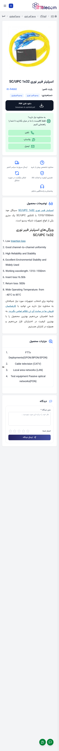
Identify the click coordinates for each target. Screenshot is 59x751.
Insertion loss (18, 241)
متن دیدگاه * (46, 410)
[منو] (5, 6)
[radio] (28, 431)
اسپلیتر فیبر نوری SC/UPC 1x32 (36, 210)
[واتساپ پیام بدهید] (42, 742)
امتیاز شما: (46, 431)
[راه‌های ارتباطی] (50, 742)
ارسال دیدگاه (28, 437)
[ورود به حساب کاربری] (11, 6)
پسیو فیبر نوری (32, 95)
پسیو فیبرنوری (17, 95)
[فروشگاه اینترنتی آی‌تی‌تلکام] (44, 5)
